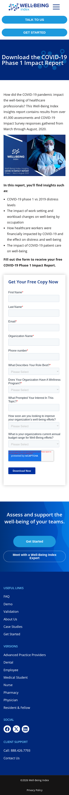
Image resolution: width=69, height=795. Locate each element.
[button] (56, 6)
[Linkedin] (25, 729)
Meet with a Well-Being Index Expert (34, 556)
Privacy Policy (34, 790)
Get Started (34, 541)
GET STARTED (34, 32)
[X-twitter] (16, 729)
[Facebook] (7, 729)
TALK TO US (34, 19)
